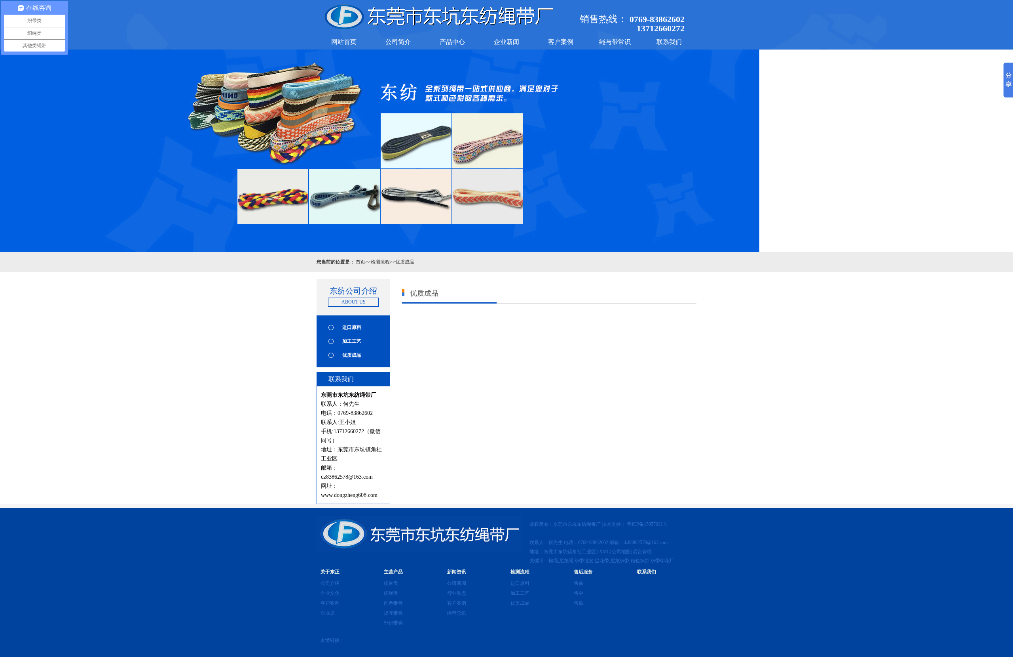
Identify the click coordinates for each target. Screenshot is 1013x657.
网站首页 (344, 41)
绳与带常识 (615, 41)
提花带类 (393, 613)
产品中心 (452, 41)
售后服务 (583, 572)
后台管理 (642, 551)
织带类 (391, 583)
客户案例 (560, 41)
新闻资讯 (456, 572)
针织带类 (393, 623)
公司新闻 (456, 583)
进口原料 (351, 327)
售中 (578, 593)
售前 (578, 583)
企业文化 (330, 593)
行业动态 (456, 593)
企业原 (328, 613)
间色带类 (393, 603)
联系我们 (669, 41)
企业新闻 (506, 41)
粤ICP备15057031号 (648, 524)
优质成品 (404, 262)
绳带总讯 (456, 613)
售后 (578, 603)
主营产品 (393, 572)
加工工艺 (351, 341)
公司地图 (621, 551)
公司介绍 (330, 583)
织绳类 (391, 593)
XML (604, 551)
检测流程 (380, 262)
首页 (360, 262)
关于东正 (330, 572)
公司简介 (398, 41)
